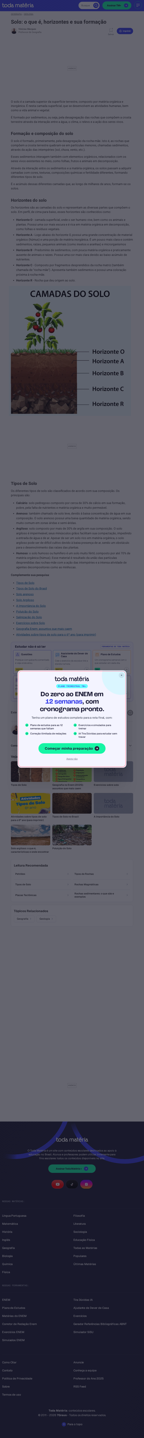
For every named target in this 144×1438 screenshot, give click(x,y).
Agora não (72, 758)
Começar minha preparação (69, 748)
